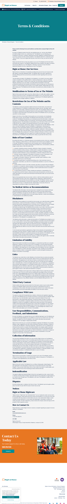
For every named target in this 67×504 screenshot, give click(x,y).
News (50, 5)
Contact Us (54, 5)
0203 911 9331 (6, 447)
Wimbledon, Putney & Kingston (8, 42)
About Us (34, 5)
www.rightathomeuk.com (24, 273)
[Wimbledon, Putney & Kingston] (9, 5)
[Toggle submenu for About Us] (37, 5)
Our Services (27, 5)
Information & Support (43, 5)
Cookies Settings (10, 499)
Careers (61, 5)
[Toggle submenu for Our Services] (31, 5)
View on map (62, 493)
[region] (10, 495)
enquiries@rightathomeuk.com (19, 412)
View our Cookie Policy (10, 494)
